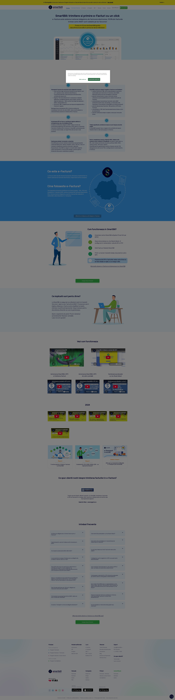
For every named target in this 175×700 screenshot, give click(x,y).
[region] (88, 76)
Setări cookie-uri (82, 79)
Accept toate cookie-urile (94, 79)
